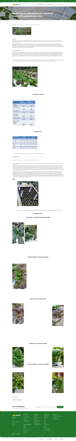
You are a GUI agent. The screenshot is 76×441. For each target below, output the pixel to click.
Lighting (25, 425)
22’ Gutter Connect (26, 417)
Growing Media (46, 417)
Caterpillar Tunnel (26, 420)
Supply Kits (45, 416)
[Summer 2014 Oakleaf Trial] (16, 10)
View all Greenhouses (26, 421)
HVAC (24, 428)
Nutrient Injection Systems (37, 424)
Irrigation (25, 427)
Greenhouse (16, 399)
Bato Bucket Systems (37, 417)
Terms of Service (61, 439)
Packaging (45, 427)
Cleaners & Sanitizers (47, 428)
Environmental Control (47, 430)
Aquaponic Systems (37, 423)
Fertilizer (45, 423)
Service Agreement (41, 439)
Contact (13, 424)
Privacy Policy (55, 439)
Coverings (25, 431)
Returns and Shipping (49, 439)
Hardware (25, 432)
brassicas (13, 399)
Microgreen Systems (37, 420)
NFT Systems (36, 416)
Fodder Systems (36, 421)
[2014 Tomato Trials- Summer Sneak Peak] (13, 10)
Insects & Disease (46, 424)
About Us (13, 423)
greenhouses (20, 399)
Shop (13, 420)
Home (13, 419)
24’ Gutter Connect (26, 416)
